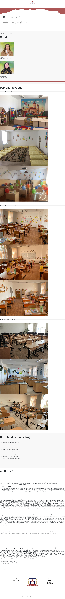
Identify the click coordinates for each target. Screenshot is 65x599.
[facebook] (32, 593)
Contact (49, 578)
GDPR (16, 578)
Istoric (2, 27)
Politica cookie (16, 580)
